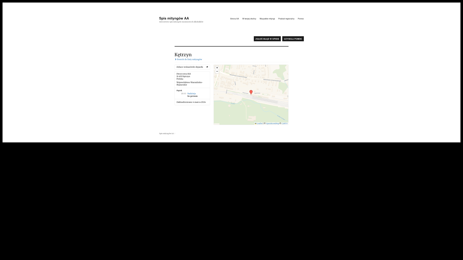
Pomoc (301, 18)
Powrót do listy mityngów (189, 59)
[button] (250, 90)
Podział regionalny (286, 18)
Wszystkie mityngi (267, 18)
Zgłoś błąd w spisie (267, 38)
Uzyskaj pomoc (293, 38)
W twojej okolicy (249, 18)
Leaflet (259, 124)
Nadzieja (191, 93)
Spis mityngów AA (174, 18)
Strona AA (234, 18)
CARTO (285, 124)
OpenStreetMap (272, 124)
